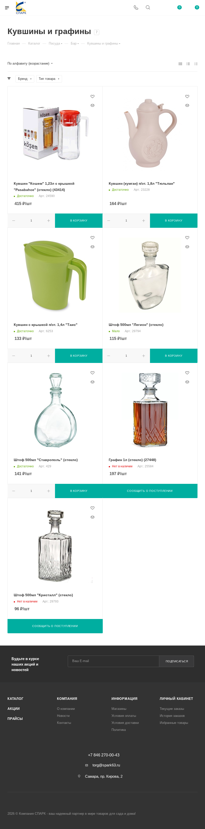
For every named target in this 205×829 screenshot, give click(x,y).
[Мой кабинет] (160, 8)
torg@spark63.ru (106, 765)
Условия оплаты (124, 716)
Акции (14, 709)
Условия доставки (125, 723)
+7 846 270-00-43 (104, 755)
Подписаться (177, 661)
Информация (125, 699)
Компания (67, 699)
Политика (119, 730)
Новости (63, 716)
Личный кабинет (176, 699)
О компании (66, 709)
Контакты (64, 723)
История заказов (172, 716)
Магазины (119, 709)
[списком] (188, 64)
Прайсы (15, 719)
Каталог (16, 699)
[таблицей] (195, 64)
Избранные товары (174, 723)
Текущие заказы (172, 709)
